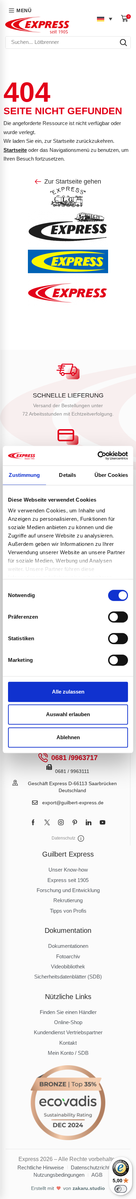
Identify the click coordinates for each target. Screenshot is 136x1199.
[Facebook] (33, 822)
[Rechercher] (123, 42)
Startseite (15, 150)
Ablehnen (68, 737)
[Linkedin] (88, 822)
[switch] (118, 616)
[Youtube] (102, 822)
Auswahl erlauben (68, 714)
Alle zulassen (68, 692)
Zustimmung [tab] (24, 475)
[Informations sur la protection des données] (80, 838)
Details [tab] (67, 475)
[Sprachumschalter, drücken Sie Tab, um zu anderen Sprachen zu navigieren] (104, 18)
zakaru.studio (89, 1188)
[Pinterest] (74, 822)
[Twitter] (47, 822)
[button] (126, 18)
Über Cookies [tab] (111, 475)
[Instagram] (61, 822)
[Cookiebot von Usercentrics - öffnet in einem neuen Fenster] (98, 455)
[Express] (37, 25)
